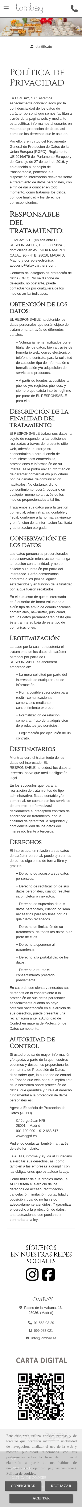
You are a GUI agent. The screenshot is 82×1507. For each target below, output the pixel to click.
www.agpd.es (26, 1136)
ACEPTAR (41, 1498)
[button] (41, 47)
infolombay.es (44, 1338)
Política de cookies (20, 1473)
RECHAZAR (61, 1486)
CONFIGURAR (23, 1486)
